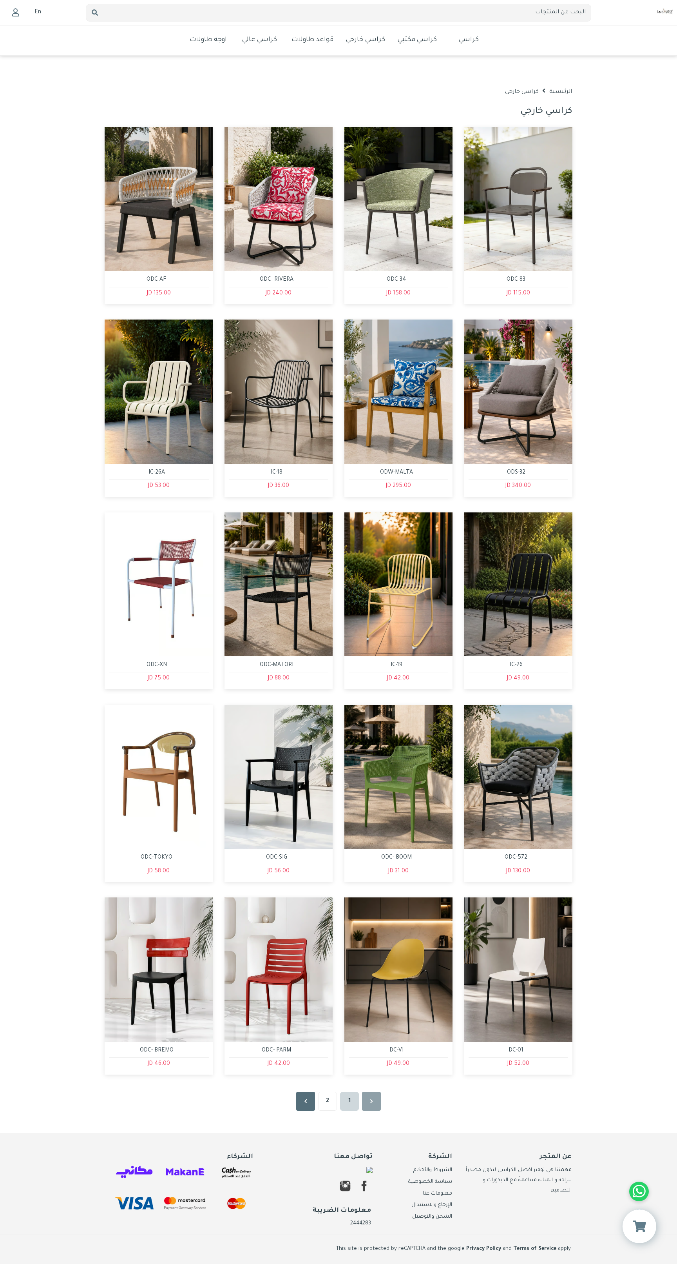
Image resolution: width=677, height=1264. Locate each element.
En (37, 12)
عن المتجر (555, 1156)
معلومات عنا (437, 1194)
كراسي (469, 40)
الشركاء (240, 1156)
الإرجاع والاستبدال (431, 1205)
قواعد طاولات (312, 40)
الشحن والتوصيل (432, 1217)
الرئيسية (560, 92)
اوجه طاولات (208, 40)
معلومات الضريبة (342, 1210)
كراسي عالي (259, 40)
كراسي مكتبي (417, 40)
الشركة (440, 1156)
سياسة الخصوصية (430, 1182)
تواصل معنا (353, 1156)
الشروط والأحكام (432, 1170)
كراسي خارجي (365, 40)
